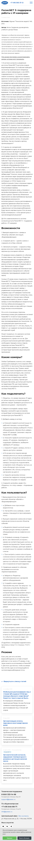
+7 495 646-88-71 (9, 807)
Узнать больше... (24, 838)
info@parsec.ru (6, 812)
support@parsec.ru (8, 799)
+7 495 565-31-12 (16, 3)
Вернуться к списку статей (15, 681)
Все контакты (24, 816)
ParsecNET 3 (7, 752)
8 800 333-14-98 (8, 794)
